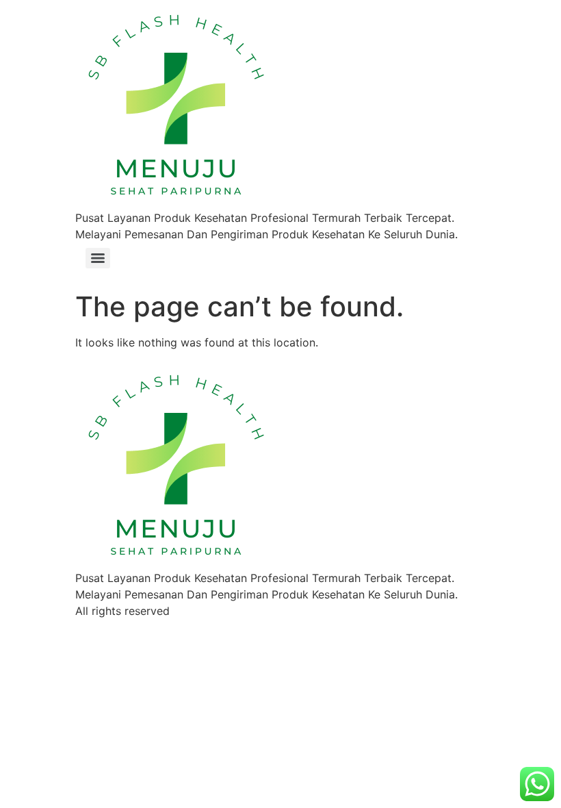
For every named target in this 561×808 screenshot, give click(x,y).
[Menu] (98, 258)
